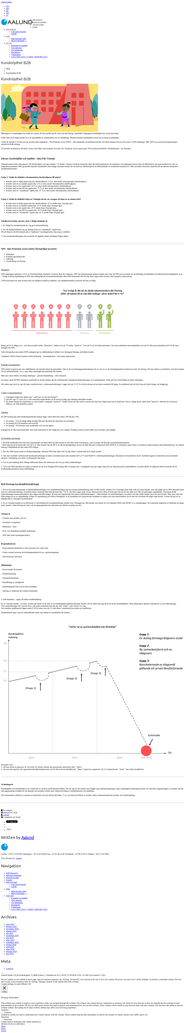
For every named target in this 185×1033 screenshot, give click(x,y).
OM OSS (9, 43)
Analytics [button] (5, 1010)
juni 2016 (10, 954)
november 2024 (12, 929)
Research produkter (39, 22)
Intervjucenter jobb (18, 39)
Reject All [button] (27, 984)
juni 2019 (10, 938)
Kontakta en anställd (19, 45)
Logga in (9, 969)
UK (7, 6)
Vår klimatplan (17, 50)
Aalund (6, 815)
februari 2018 (11, 951)
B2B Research (37, 20)
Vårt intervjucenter (18, 32)
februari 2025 (11, 926)
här (166, 384)
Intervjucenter (11, 29)
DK (7, 9)
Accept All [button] (18, 984)
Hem (8, 68)
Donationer (15, 52)
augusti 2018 (11, 945)
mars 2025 (10, 924)
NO (7, 13)
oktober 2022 (11, 931)
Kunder (35, 27)
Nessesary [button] (5, 1017)
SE (7, 11)
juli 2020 (9, 933)
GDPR (14, 34)
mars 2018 (10, 949)
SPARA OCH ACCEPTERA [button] (13, 1024)
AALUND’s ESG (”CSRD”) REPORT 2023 (29, 57)
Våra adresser (16, 48)
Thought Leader (38, 24)
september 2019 (12, 936)
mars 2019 (10, 940)
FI (7, 15)
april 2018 (10, 947)
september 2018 (12, 942)
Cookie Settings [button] (7, 984)
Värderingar (16, 55)
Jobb (8, 36)
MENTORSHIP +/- (19, 41)
